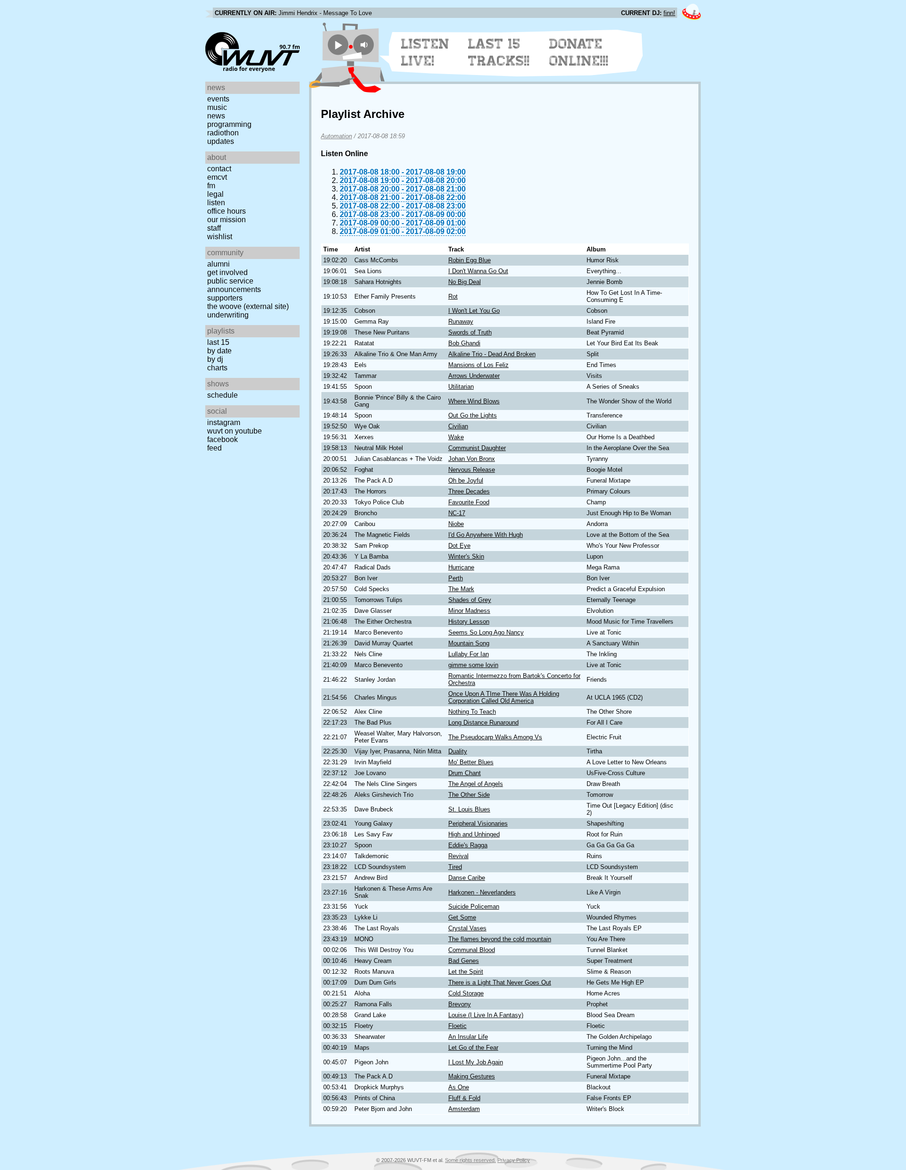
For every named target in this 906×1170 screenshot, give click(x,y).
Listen (216, 203)
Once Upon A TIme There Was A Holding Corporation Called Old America (503, 697)
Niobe (456, 523)
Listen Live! (425, 52)
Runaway (460, 321)
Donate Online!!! (579, 52)
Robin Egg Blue (469, 260)
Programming (229, 124)
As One (458, 1087)
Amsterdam (464, 1108)
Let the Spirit (465, 971)
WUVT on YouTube (234, 431)
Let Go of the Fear (473, 1047)
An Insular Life (468, 1036)
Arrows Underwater (474, 375)
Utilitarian (461, 386)
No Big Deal (464, 281)
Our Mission (226, 220)
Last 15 (218, 342)
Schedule (222, 395)
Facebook (222, 439)
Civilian (458, 426)
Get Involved (227, 272)
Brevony (459, 1004)
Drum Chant (464, 773)
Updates (220, 141)
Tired (455, 866)
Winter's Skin (466, 556)
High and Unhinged (474, 834)
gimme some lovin (473, 665)
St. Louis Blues (469, 809)
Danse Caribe (466, 877)
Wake (456, 437)
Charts (217, 368)
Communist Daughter (477, 447)
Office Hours (226, 211)
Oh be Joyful (465, 480)
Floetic (457, 1025)
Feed (214, 448)
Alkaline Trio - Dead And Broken (492, 354)
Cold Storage (466, 993)
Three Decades (469, 491)
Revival (458, 856)
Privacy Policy (513, 1160)
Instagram (223, 422)
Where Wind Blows (474, 401)
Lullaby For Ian (468, 654)
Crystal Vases (467, 928)
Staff (214, 228)
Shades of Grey (469, 599)
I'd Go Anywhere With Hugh (485, 534)
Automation (336, 136)
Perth (455, 578)
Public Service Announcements (234, 285)
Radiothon (223, 133)
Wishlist (219, 237)
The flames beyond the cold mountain (499, 939)
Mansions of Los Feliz (478, 364)
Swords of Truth (470, 332)
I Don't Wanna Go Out (478, 271)
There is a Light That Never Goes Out (499, 982)
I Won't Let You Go (474, 310)
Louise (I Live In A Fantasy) (485, 1015)
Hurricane (461, 567)
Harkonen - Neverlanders (482, 892)
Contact (219, 169)
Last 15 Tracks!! (499, 52)
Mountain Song (468, 643)
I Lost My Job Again (475, 1062)
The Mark (461, 589)
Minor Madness (469, 610)
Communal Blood (471, 949)
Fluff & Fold (464, 1098)
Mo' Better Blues (471, 762)
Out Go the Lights (472, 415)
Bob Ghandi (464, 343)
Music (217, 107)
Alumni (218, 264)
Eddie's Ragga (467, 845)
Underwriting (228, 315)
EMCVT (217, 177)
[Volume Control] (365, 44)
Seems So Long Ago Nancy (486, 632)
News (216, 116)
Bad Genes (463, 960)
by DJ (215, 359)
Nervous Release (471, 469)
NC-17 (456, 513)
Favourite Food (468, 502)
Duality (457, 751)
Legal (215, 194)
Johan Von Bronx (471, 458)
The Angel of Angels (475, 783)
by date (219, 351)
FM (211, 186)
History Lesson (468, 621)
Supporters (225, 298)
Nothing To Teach (472, 711)
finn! (669, 13)
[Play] (338, 44)
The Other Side (469, 794)
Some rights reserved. (470, 1160)
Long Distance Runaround (483, 722)
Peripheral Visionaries (478, 823)
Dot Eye (459, 545)
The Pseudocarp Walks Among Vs (495, 737)
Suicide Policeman (473, 906)
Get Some (462, 917)
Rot (453, 296)
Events (218, 99)
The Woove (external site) (248, 306)
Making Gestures (471, 1076)
